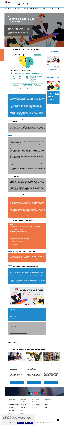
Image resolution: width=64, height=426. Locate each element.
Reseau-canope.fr (11, 410)
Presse (33, 403)
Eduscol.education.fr (11, 403)
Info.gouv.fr (22, 401)
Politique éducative (44, 9)
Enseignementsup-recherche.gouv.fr (13, 404)
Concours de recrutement (14, 363)
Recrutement (23, 345)
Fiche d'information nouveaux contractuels (51, 82)
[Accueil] (9, 4)
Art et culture (30, 363)
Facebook (46, 403)
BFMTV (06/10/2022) (51, 99)
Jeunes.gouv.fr (22, 407)
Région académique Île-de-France (7, 9)
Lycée (11, 345)
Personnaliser (12, 422)
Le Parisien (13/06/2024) (51, 96)
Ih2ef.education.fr (11, 407)
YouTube (46, 406)
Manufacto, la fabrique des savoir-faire (33, 369)
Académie (15, 8)
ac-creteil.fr (23, 3)
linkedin (40, 393)
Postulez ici (49, 56)
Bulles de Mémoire (49, 368)
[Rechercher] (55, 9)
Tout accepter (28, 422)
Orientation (35, 363)
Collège (17, 345)
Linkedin (46, 407)
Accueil (5, 11)
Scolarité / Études (19, 9)
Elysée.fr (21, 410)
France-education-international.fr (13, 409)
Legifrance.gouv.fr (23, 404)
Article (8, 11)
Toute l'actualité (34, 401)
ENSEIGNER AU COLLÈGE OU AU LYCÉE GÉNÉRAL (16, 369)
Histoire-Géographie (48, 363)
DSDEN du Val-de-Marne (35, 407)
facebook (31, 393)
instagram (34, 393)
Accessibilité (58, 8)
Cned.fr (21, 413)
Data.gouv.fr (22, 406)
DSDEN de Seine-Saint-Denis (36, 406)
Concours (54, 363)
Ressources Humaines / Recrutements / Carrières (35, 9)
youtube (37, 393)
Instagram (46, 404)
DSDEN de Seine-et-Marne (36, 404)
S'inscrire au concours (13, 328)
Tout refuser (20, 422)
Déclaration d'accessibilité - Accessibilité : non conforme (44, 422)
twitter (29, 393)
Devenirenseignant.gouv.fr (12, 406)
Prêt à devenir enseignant (13, 326)
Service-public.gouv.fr (23, 403)
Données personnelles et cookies (26, 418)
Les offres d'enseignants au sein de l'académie (16, 330)
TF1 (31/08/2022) (50, 100)
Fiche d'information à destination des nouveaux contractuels (18, 333)
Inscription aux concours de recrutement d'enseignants (53, 70)
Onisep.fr (9, 413)
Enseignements (26, 8)
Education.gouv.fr (11, 401)
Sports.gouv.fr (22, 409)
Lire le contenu (17, 382)
